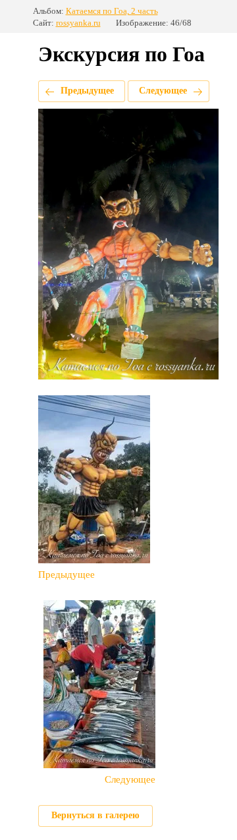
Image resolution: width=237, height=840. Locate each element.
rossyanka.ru (78, 23)
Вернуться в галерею (95, 815)
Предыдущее (87, 91)
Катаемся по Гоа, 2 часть (112, 11)
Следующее (163, 91)
